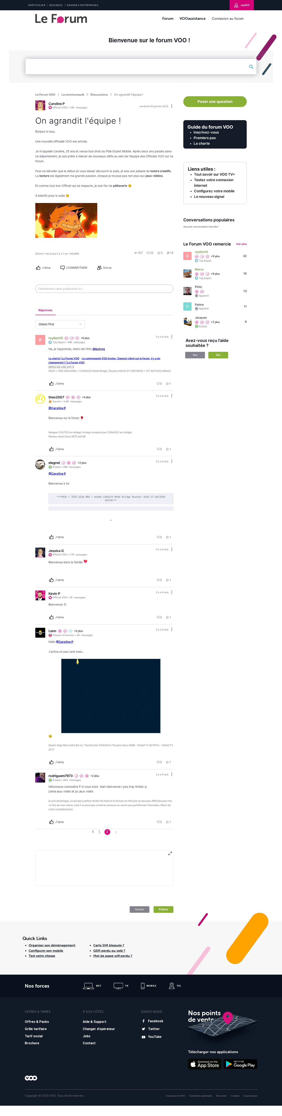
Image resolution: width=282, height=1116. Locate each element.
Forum (167, 18)
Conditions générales (200, 1095)
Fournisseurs (250, 1095)
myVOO (245, 5)
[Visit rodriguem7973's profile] (40, 778)
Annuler (139, 909)
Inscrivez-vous (206, 132)
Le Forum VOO (45, 94)
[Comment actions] (171, 337)
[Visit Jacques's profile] (187, 322)
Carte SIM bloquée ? (108, 945)
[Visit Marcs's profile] (187, 273)
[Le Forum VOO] (61, 18)
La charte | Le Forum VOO (64, 358)
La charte (202, 143)
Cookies (235, 1095)
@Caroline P (57, 408)
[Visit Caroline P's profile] (40, 105)
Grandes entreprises (82, 5)
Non (195, 355)
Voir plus (241, 243)
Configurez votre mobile (214, 191)
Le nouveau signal (209, 197)
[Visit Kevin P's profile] (40, 595)
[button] (138, 253)
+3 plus (82, 462)
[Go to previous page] (93, 831)
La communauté (73, 94)
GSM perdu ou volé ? (109, 950)
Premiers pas (205, 138)
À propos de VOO (175, 1095)
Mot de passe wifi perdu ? (112, 956)
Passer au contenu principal (22, 13)
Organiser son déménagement (52, 945)
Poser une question (215, 101)
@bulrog (98, 349)
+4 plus (86, 397)
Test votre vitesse (42, 956)
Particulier (36, 5)
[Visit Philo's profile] (187, 291)
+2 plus (94, 775)
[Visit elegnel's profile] (40, 464)
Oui (218, 355)
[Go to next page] (116, 832)
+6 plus (78, 631)
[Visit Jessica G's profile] (40, 552)
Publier (163, 909)
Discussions (99, 94)
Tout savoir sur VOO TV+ (214, 174)
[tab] (45, 310)
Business (56, 5)
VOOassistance (193, 18)
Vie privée (221, 1095)
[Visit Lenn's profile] (40, 633)
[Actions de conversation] (171, 106)
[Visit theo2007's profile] (40, 399)
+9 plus (85, 338)
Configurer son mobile (46, 950)
